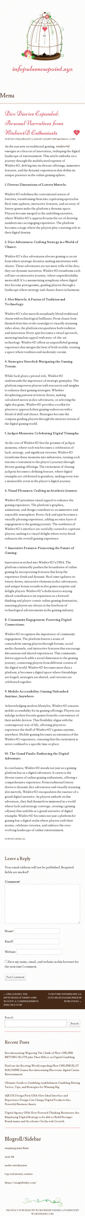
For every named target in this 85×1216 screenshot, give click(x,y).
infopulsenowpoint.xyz (42, 68)
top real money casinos (19, 1174)
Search (9, 1017)
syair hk (9, 1157)
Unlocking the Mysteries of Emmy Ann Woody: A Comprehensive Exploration (21, 999)
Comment (12, 882)
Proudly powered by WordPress (28, 1210)
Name (9, 931)
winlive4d (63, 146)
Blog (21, 838)
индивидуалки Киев (17, 1148)
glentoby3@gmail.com (59, 139)
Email (9, 941)
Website (10, 952)
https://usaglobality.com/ (21, 1183)
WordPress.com (42, 1213)
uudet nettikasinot (16, 1165)
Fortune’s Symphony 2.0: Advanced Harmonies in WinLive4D (64, 998)
